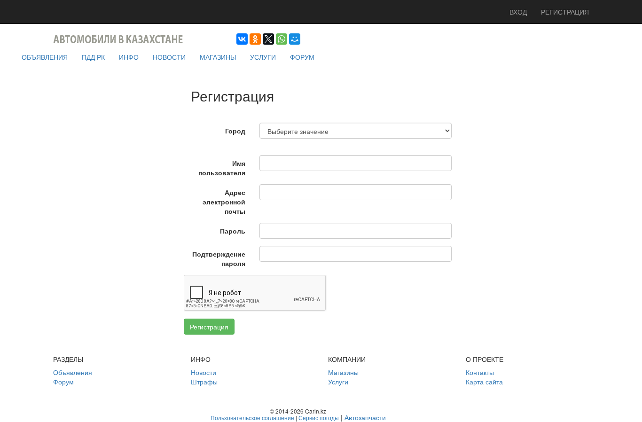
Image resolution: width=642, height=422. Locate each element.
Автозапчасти (365, 417)
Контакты (480, 372)
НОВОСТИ (169, 57)
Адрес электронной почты (224, 202)
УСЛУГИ (263, 57)
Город (235, 130)
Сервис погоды (318, 418)
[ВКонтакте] (242, 39)
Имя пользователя (221, 167)
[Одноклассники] (255, 39)
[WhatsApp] (281, 39)
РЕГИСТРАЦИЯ (565, 11)
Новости (203, 372)
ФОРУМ (302, 57)
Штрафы (204, 381)
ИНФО (129, 57)
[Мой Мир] (294, 39)
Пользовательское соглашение (252, 418)
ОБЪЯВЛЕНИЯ (45, 57)
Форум (63, 381)
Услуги (338, 381)
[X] (268, 39)
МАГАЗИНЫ (218, 57)
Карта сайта (484, 381)
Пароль (232, 230)
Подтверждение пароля (218, 258)
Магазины (343, 372)
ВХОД (518, 11)
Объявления (72, 372)
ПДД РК (93, 57)
